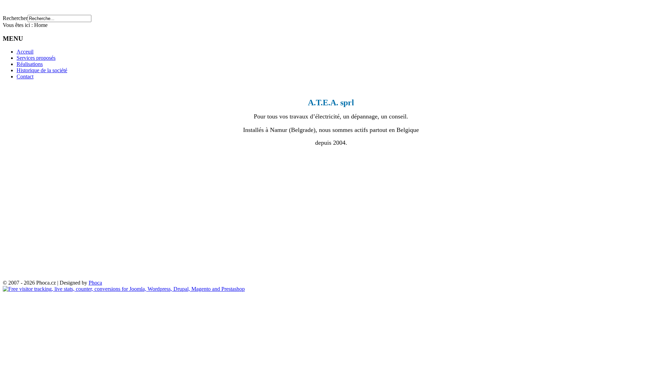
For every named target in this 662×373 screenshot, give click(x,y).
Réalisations (30, 64)
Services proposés (36, 58)
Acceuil (25, 52)
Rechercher (15, 18)
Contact (25, 76)
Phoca (95, 283)
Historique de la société (42, 70)
